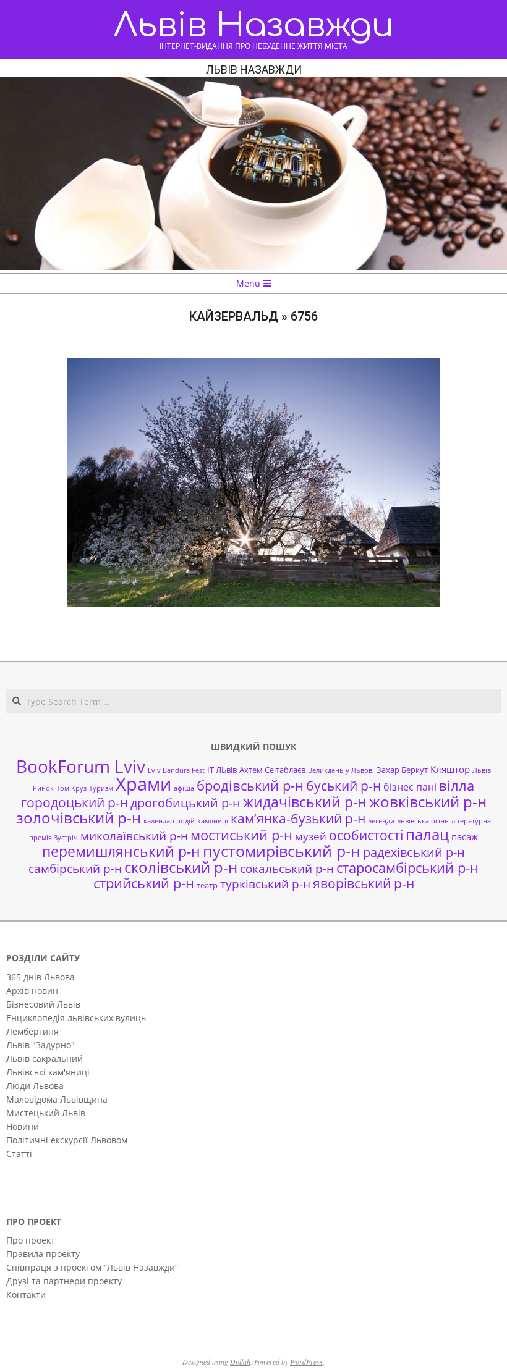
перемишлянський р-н (121, 851)
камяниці (212, 821)
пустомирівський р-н (281, 851)
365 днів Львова (40, 977)
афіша (184, 788)
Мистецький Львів (45, 1113)
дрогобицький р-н (185, 802)
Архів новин (32, 990)
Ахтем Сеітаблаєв (272, 769)
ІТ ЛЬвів (222, 769)
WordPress (306, 1361)
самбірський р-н (75, 868)
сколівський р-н (180, 867)
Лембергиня (32, 1031)
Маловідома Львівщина (57, 1099)
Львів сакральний (44, 1058)
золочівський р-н (78, 818)
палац (427, 834)
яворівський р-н (363, 883)
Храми (143, 784)
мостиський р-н (241, 834)
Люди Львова (35, 1086)
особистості (366, 835)
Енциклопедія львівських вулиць (76, 1018)
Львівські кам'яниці (48, 1072)
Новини (22, 1126)
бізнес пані (410, 787)
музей (310, 836)
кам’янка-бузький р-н (298, 818)
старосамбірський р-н (407, 867)
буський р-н (343, 785)
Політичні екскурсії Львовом (66, 1140)
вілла (456, 785)
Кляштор (450, 769)
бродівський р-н (250, 785)
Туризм (101, 788)
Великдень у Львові (341, 770)
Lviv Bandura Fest (176, 770)
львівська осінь (423, 821)
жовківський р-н (428, 801)
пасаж (464, 836)
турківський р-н (265, 883)
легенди (381, 821)
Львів (481, 770)
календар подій (169, 821)
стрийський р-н (143, 883)
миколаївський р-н (134, 835)
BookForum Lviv (80, 766)
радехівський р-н (414, 852)
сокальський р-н (287, 868)
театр (207, 885)
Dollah (240, 1361)
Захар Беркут (402, 769)
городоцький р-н (74, 802)
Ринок (43, 788)
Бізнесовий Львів (43, 1004)
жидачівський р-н (305, 802)
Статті (19, 1153)
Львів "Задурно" (40, 1045)
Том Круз (71, 788)
